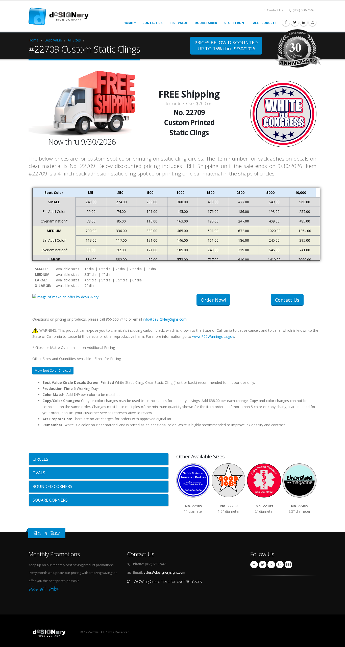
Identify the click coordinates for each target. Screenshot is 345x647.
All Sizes (74, 40)
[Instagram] (312, 22)
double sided (206, 23)
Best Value (53, 40)
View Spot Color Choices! (53, 370)
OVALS (39, 473)
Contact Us (274, 10)
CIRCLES (40, 459)
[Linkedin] (303, 22)
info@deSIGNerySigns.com (165, 319)
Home (128, 23)
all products (264, 23)
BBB (288, 564)
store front (235, 23)
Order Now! (213, 300)
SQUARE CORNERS (50, 500)
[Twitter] (295, 22)
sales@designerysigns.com (164, 572)
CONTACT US (152, 23)
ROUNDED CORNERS (52, 486)
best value (178, 23)
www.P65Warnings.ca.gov (213, 336)
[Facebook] (286, 22)
